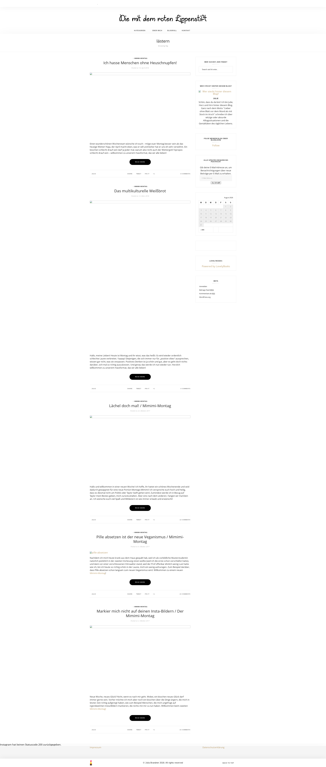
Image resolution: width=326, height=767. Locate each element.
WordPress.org (204, 297)
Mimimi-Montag (140, 58)
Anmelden (203, 286)
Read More (140, 162)
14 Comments (184, 519)
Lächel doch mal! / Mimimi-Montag (140, 405)
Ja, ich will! (216, 183)
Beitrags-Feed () (206, 290)
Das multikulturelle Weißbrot (140, 190)
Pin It (146, 173)
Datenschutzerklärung (213, 747)
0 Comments (185, 388)
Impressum (95, 747)
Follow (216, 145)
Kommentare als (207, 293)
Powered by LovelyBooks (216, 266)
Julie (93, 173)
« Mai (202, 230)
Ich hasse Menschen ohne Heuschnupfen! (140, 62)
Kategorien (139, 30)
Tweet (138, 173)
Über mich (157, 30)
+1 (154, 173)
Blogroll (172, 30)
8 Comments (185, 173)
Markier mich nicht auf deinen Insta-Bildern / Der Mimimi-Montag (140, 613)
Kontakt (186, 30)
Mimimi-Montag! (98, 708)
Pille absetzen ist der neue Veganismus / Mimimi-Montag (140, 539)
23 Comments (184, 594)
